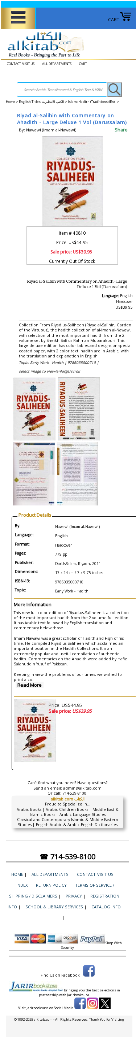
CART (113, 20)
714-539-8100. (74, 793)
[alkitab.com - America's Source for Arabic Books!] (43, 58)
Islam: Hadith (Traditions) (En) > (93, 101)
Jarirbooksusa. (78, 994)
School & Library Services (54, 906)
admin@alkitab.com (82, 788)
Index (22, 885)
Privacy (74, 896)
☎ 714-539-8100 (67, 856)
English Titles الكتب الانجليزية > (43, 101)
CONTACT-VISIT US (20, 63)
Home (10, 101)
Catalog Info (106, 906)
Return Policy (51, 885)
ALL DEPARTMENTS (56, 63)
